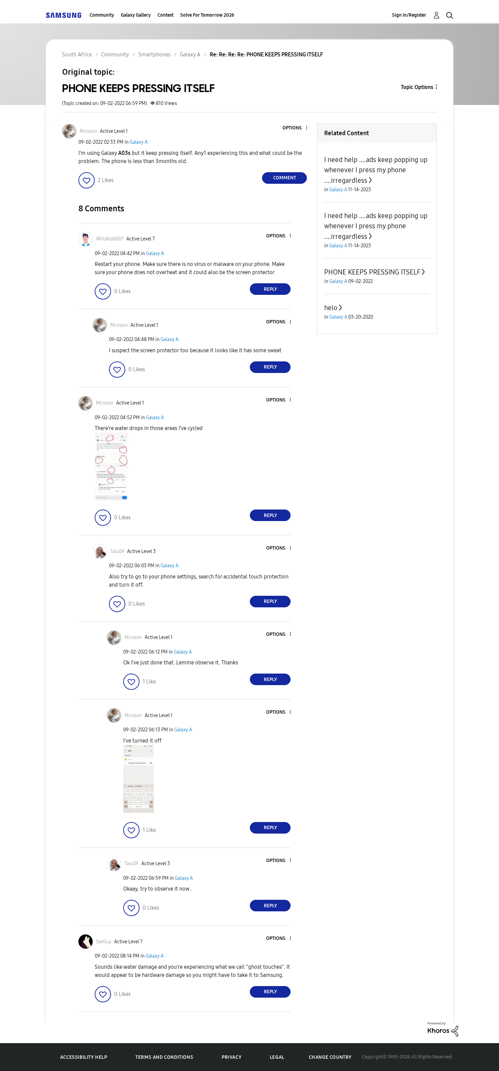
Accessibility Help (83, 1057)
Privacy (231, 1057)
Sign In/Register (409, 15)
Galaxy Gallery (136, 15)
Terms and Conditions (164, 1057)
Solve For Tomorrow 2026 (207, 15)
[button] (295, 128)
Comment (284, 178)
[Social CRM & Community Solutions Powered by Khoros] (443, 1028)
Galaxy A (139, 142)
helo (330, 308)
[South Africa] (63, 15)
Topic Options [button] (417, 87)
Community (102, 15)
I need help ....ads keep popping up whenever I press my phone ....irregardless (375, 170)
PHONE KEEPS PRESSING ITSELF (372, 272)
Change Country (330, 1057)
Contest (165, 15)
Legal (277, 1057)
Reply (270, 289)
